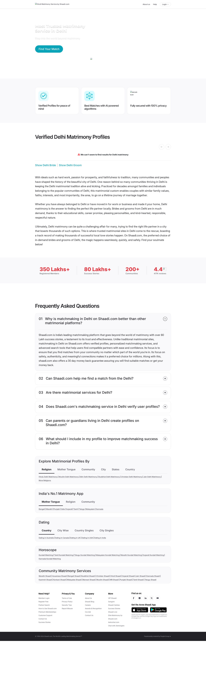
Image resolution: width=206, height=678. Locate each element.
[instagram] (139, 598)
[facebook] (133, 598)
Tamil (75, 509)
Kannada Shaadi (153, 576)
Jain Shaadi (140, 576)
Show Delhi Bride (45, 165)
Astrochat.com (113, 622)
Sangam (111, 602)
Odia (63, 509)
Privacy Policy (67, 602)
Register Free (43, 602)
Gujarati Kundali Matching (153, 555)
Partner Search (44, 605)
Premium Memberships (47, 612)
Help (155, 4)
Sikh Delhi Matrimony (88, 477)
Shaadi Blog (89, 602)
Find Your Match (49, 49)
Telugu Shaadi (150, 580)
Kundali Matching (46, 555)
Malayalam (90, 509)
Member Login (44, 598)
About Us (88, 598)
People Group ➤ (165, 636)
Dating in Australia (46, 538)
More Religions (45, 480)
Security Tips (67, 605)
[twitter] (151, 598)
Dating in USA (87, 538)
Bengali (42, 509)
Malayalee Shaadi (74, 580)
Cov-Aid (88, 612)
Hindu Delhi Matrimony (48, 477)
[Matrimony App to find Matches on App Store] (139, 610)
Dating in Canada (62, 538)
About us (146, 4)
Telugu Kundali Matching (84, 555)
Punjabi (57, 509)
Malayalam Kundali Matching (108, 555)
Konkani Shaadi (59, 580)
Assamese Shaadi (59, 576)
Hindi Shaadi (116, 576)
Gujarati (69, 509)
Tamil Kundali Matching (63, 555)
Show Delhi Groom (70, 165)
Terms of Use (67, 598)
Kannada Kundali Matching (50, 559)
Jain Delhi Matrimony (152, 477)
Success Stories (45, 622)
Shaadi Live (112, 612)
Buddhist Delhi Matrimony (109, 477)
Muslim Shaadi (103, 580)
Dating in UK (75, 538)
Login (164, 4)
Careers (88, 605)
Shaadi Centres (114, 605)
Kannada (99, 509)
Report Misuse (67, 609)
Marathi (49, 509)
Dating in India (100, 538)
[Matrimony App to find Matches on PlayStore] (158, 610)
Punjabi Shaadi (126, 580)
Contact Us (43, 619)
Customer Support (45, 615)
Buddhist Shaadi (88, 576)
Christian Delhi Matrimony (131, 477)
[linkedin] (145, 598)
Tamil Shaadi (138, 580)
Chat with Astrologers (116, 626)
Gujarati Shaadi (128, 576)
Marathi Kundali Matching (131, 555)
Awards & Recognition (93, 609)
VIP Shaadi (112, 598)
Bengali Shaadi (74, 576)
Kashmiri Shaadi (45, 580)
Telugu (82, 509)
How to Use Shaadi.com (48, 609)
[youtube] (157, 598)
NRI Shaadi (114, 580)
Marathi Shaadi (45, 576)
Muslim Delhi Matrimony (69, 477)
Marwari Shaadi (89, 580)
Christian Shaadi (102, 576)
